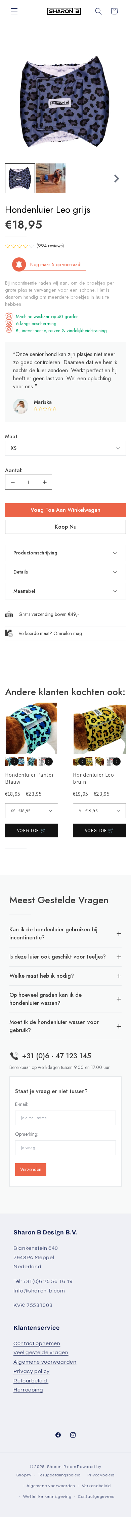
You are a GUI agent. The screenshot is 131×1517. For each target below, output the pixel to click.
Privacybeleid (101, 1475)
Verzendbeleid (96, 1486)
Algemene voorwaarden (45, 1362)
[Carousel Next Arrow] (117, 179)
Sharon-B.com (61, 1467)
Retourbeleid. (30, 1380)
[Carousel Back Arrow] (14, 179)
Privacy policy (31, 1371)
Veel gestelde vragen (41, 1352)
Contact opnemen (36, 1343)
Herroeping (28, 1389)
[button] (14, 11)
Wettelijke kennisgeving (47, 1497)
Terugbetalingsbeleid (59, 1475)
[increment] (44, 482)
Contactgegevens (96, 1497)
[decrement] (12, 482)
